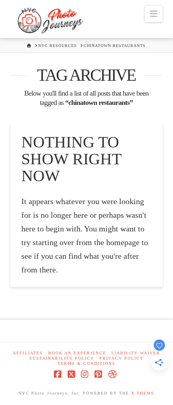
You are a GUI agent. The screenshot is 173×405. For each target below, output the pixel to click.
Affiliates (28, 353)
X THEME (142, 393)
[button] (154, 14)
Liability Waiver (135, 353)
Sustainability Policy (61, 358)
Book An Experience (77, 353)
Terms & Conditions (86, 363)
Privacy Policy (121, 358)
